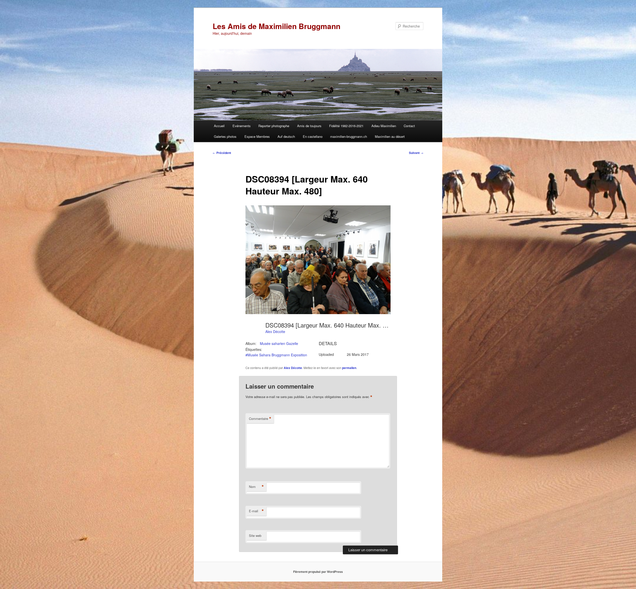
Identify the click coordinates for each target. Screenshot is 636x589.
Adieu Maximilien (383, 125)
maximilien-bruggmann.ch (348, 136)
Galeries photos (225, 136)
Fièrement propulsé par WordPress (318, 571)
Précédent (222, 152)
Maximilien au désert (390, 136)
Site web (255, 535)
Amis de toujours (309, 125)
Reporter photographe (273, 125)
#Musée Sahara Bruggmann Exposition (276, 354)
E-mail (256, 511)
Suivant (416, 152)
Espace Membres (257, 136)
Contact (409, 125)
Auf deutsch (286, 136)
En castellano (312, 136)
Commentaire (260, 419)
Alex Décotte (275, 331)
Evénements (242, 125)
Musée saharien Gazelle (279, 343)
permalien (349, 368)
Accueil (219, 125)
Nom (256, 487)
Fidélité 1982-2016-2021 (346, 125)
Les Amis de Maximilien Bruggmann (276, 26)
